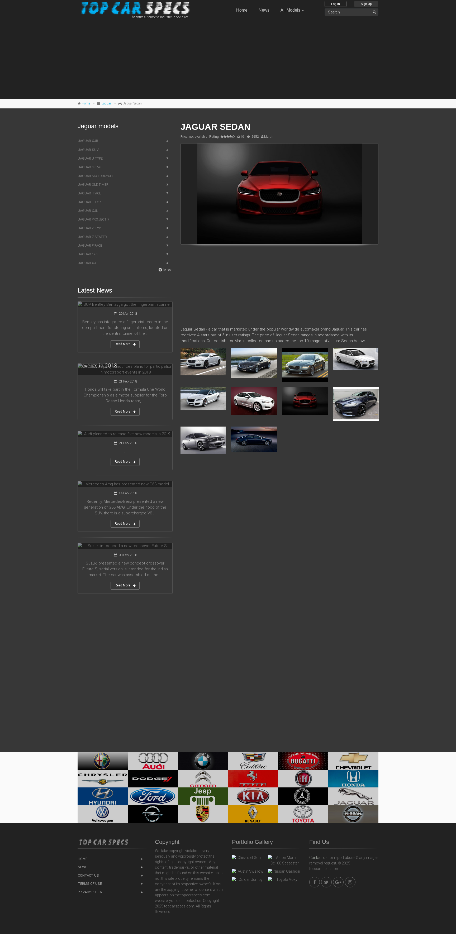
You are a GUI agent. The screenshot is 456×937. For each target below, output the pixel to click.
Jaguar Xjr (88, 141)
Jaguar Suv (88, 150)
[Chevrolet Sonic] (248, 859)
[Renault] (253, 814)
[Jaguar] (353, 796)
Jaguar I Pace (89, 193)
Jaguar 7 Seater (92, 237)
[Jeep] (203, 796)
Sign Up (366, 4)
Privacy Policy (90, 892)
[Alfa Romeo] (103, 761)
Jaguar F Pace (90, 245)
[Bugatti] (303, 761)
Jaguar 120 (87, 254)
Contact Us (88, 875)
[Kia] (253, 796)
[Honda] (353, 778)
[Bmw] (203, 761)
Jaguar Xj (87, 263)
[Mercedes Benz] (303, 796)
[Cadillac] (253, 761)
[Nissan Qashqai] (284, 873)
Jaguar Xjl (88, 211)
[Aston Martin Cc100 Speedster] (284, 860)
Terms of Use (90, 884)
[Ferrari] (253, 778)
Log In (335, 4)
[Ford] (153, 796)
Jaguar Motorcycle (96, 176)
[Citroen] (203, 778)
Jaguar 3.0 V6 (89, 167)
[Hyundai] (103, 796)
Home (242, 10)
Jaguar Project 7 (93, 219)
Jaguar (106, 103)
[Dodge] (153, 778)
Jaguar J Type (90, 158)
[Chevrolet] (353, 761)
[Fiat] (303, 778)
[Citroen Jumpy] (248, 881)
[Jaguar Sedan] (279, 194)
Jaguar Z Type (90, 228)
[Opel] (153, 814)
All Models (290, 10)
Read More (122, 344)
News (264, 10)
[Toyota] (303, 814)
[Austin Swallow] (248, 873)
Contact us (318, 857)
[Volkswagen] (103, 814)
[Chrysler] (103, 778)
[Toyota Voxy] (284, 881)
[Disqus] (279, 535)
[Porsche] (203, 814)
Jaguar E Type (90, 202)
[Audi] (153, 761)
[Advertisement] (228, 58)
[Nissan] (353, 814)
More (168, 269)
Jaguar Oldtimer (93, 185)
